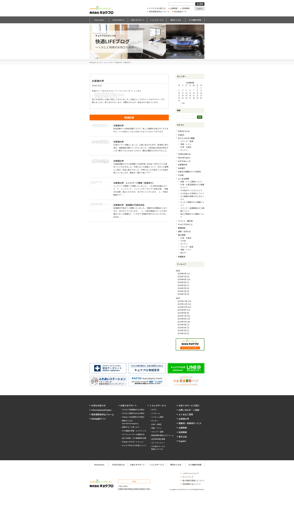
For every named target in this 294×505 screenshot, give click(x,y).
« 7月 (183, 103)
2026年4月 (181, 285)
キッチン (184, 150)
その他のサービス (158, 446)
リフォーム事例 (157, 417)
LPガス (154, 409)
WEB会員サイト (180, 11)
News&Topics (184, 157)
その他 (181, 175)
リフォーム (155, 413)
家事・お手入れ (184, 231)
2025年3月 (181, 327)
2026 (178, 270)
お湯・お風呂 (185, 147)
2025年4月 (181, 324)
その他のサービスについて (191, 190)
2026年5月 (181, 282)
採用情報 (185, 8)
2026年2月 (181, 291)
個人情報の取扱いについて (193, 480)
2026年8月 (181, 273)
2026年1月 (181, 294)
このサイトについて (190, 473)
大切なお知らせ (184, 154)
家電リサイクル (157, 449)
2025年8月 (181, 312)
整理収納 (181, 228)
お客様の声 (98, 81)
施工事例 (181, 235)
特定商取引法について (191, 484)
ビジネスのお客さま (157, 8)
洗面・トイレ (185, 144)
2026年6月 (181, 279)
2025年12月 (182, 301)
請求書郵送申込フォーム (159, 11)
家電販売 (181, 256)
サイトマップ (187, 477)
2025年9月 (181, 309)
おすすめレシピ (184, 161)
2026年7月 (181, 276)
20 (190, 95)
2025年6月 (181, 318)
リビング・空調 (186, 141)
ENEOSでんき (184, 131)
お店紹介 (181, 168)
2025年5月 (181, 321)
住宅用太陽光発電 (158, 439)
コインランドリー (158, 442)
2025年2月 (181, 330)
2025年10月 (182, 307)
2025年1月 (181, 333)
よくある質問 (183, 178)
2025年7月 (181, 315)
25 (183, 98)
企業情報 (174, 8)
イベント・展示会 (185, 221)
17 (179, 95)
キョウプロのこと (185, 224)
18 (183, 95)
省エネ (183, 252)
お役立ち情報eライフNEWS (189, 171)
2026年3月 (181, 288)
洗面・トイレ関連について (191, 181)
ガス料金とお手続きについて (192, 193)
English (199, 8)
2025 (178, 298)
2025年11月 (182, 304)
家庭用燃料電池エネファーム (162, 435)
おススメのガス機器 (186, 138)
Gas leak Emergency (130, 423)
